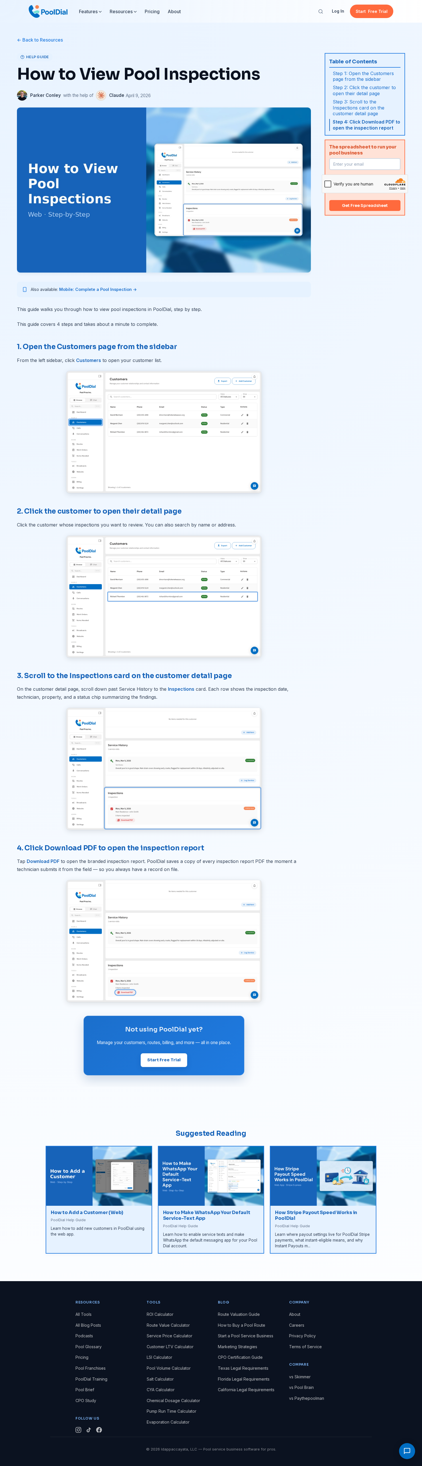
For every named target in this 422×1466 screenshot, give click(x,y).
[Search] (320, 11)
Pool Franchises (91, 1368)
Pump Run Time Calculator (171, 1411)
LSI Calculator (159, 1357)
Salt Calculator (160, 1379)
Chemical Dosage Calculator (173, 1400)
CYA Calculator (161, 1389)
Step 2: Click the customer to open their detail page (364, 90)
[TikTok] (89, 1430)
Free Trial (372, 11)
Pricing (152, 11)
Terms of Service (305, 1346)
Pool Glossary (89, 1346)
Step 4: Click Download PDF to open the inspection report (366, 125)
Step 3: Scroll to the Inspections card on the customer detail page (358, 108)
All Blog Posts (88, 1325)
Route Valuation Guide (239, 1314)
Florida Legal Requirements (244, 1379)
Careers (296, 1325)
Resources (121, 11)
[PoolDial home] (48, 11)
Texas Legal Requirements (243, 1368)
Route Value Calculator (168, 1325)
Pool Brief (85, 1389)
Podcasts (84, 1335)
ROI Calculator (160, 1314)
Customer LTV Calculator (170, 1346)
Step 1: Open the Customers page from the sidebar (363, 76)
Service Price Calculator (169, 1335)
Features (88, 11)
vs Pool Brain (301, 1387)
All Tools (84, 1314)
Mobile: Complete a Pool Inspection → (98, 289)
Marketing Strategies (237, 1346)
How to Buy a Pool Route (241, 1325)
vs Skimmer (300, 1376)
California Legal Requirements (246, 1389)
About (174, 11)
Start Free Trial (164, 1059)
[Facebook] (99, 1430)
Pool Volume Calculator (169, 1368)
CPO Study (86, 1400)
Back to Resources (42, 40)
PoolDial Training (91, 1379)
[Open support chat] (407, 1451)
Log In (338, 11)
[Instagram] (78, 1430)
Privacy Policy (302, 1335)
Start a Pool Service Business (245, 1335)
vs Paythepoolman (306, 1398)
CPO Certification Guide (240, 1357)
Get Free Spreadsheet (365, 205)
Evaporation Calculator (168, 1422)
